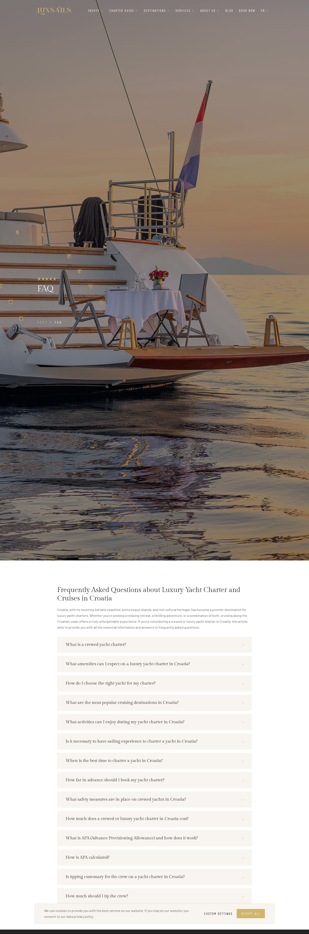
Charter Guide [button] (122, 10)
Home (42, 322)
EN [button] (263, 10)
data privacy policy (79, 916)
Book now (247, 10)
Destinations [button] (155, 10)
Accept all (250, 913)
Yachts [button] (94, 10)
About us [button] (208, 10)
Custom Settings (218, 913)
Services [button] (184, 10)
